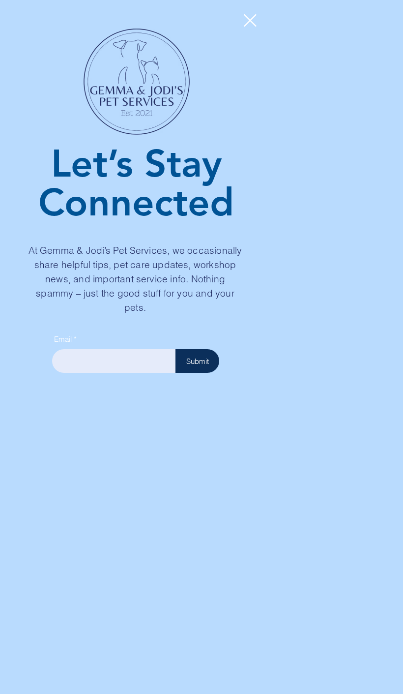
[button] (250, 20)
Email (63, 339)
